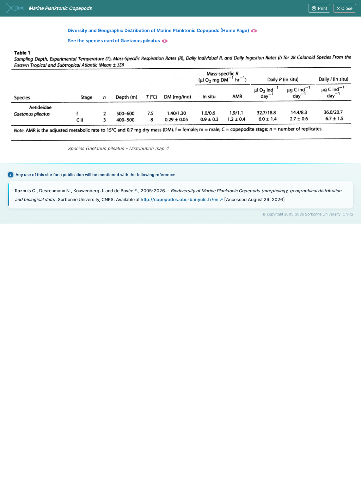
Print (322, 8)
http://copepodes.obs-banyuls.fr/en (180, 199)
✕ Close (345, 8)
